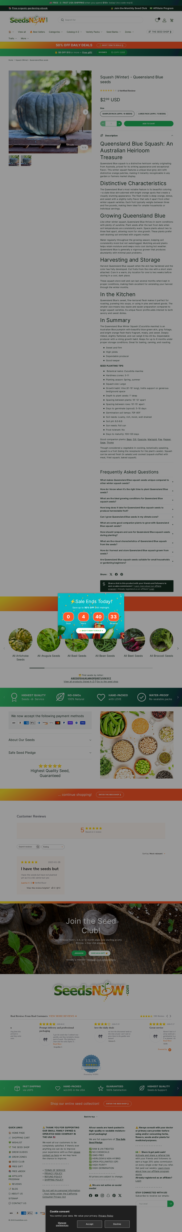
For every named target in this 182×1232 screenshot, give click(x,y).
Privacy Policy (105, 1215)
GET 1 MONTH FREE (112, 638)
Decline (117, 1224)
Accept (89, 1224)
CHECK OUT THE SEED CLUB (112, 629)
